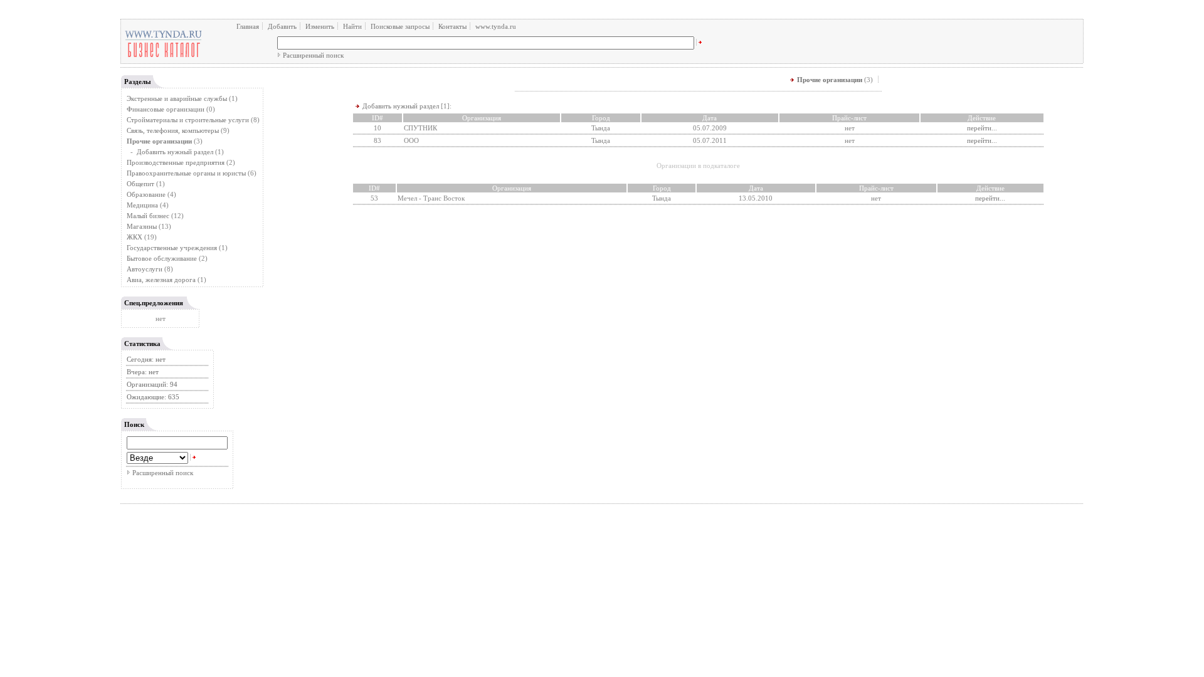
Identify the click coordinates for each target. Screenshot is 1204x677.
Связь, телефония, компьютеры (174, 130)
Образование (146, 194)
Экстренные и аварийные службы (177, 98)
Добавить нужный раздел (175, 151)
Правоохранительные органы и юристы (186, 173)
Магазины (142, 226)
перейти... (982, 128)
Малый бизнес (148, 215)
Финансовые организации (165, 109)
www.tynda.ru (495, 26)
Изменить (319, 26)
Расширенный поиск (313, 55)
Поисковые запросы (400, 26)
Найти (352, 26)
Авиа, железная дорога (161, 279)
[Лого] (164, 56)
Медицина (142, 205)
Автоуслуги (144, 269)
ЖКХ (134, 237)
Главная (247, 26)
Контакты (452, 26)
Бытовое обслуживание (162, 258)
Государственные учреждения (172, 247)
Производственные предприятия (175, 162)
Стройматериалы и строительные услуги (188, 119)
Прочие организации (829, 79)
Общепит (140, 183)
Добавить (282, 26)
